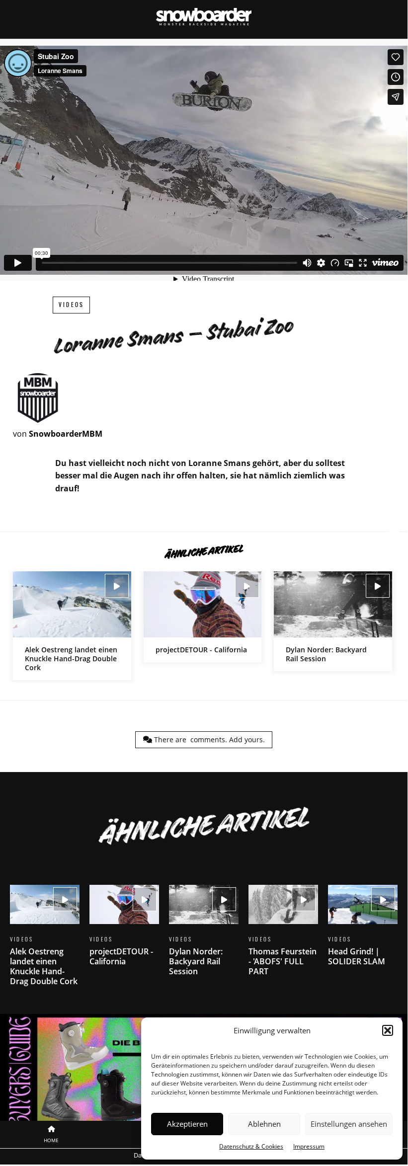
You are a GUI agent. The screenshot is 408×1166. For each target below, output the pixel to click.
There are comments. (208, 739)
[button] (388, 1030)
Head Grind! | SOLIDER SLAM (363, 931)
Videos (71, 305)
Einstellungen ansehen (349, 1124)
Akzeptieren (187, 1124)
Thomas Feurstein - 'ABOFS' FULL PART (283, 936)
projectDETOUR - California (203, 616)
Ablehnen (264, 1124)
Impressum (309, 1146)
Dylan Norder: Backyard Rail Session (333, 621)
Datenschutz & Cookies (251, 1146)
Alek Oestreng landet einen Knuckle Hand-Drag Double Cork (72, 625)
